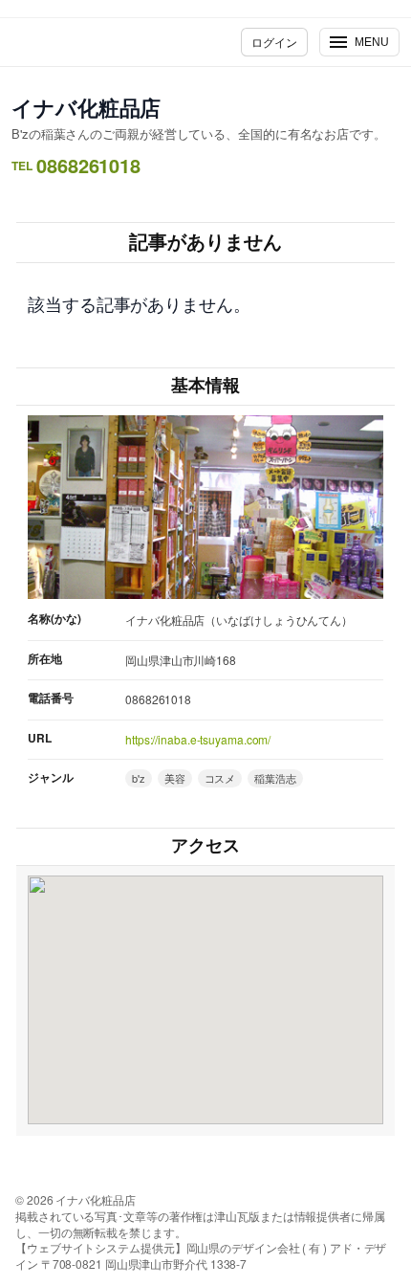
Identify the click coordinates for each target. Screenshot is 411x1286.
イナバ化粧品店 (86, 107)
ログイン (274, 41)
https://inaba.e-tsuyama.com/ (197, 739)
